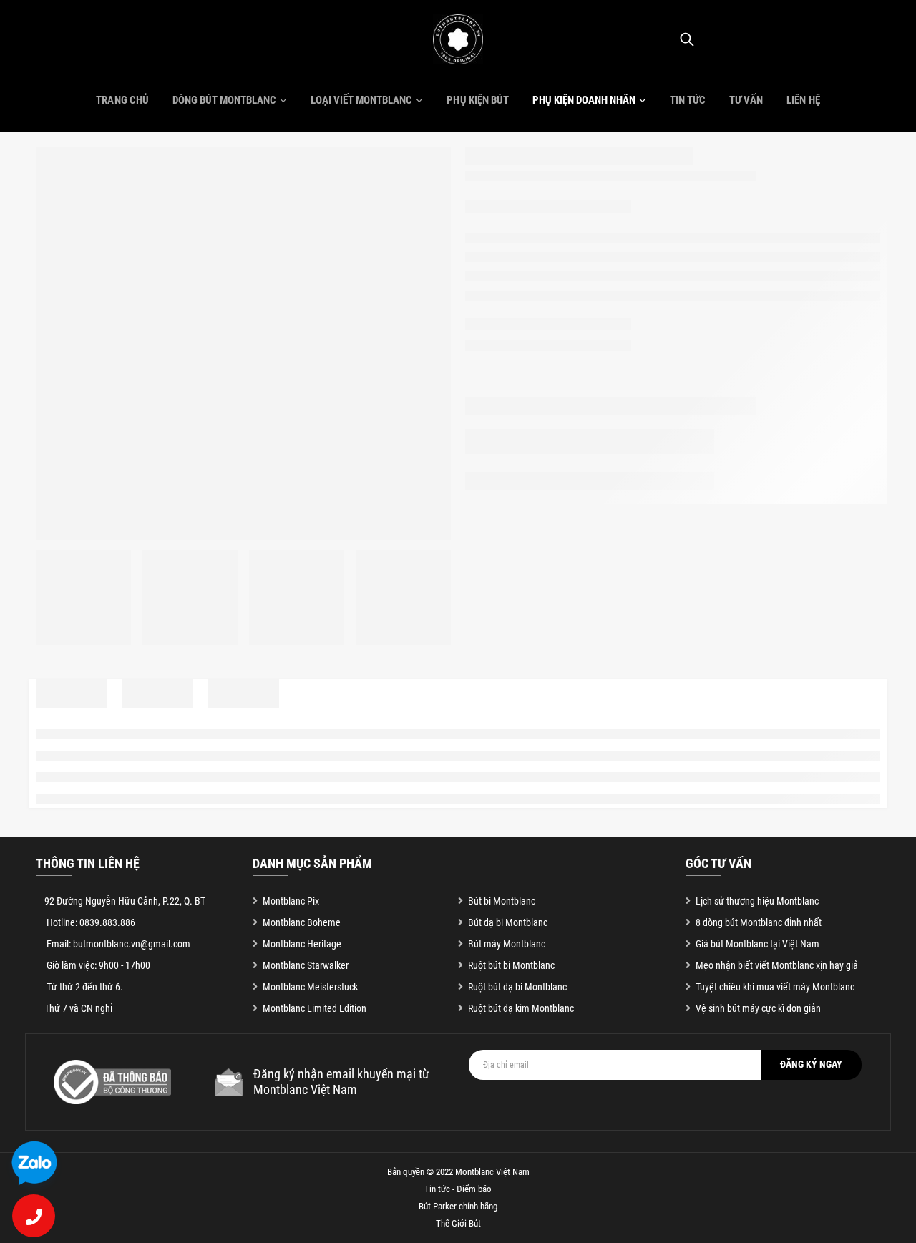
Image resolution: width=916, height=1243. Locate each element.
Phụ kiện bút (477, 100)
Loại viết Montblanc (361, 100)
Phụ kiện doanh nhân (583, 100)
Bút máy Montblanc (506, 944)
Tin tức (688, 100)
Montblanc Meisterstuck (310, 987)
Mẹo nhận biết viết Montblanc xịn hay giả (777, 965)
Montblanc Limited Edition (314, 1008)
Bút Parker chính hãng (458, 1206)
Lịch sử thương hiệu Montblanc (757, 901)
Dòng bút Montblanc (224, 100)
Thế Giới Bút (458, 1223)
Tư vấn (746, 100)
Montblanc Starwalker (306, 965)
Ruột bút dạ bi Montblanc (517, 987)
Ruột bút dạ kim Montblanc (521, 1008)
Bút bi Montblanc (501, 901)
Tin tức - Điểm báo (458, 1189)
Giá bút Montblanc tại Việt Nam (757, 944)
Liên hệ (802, 100)
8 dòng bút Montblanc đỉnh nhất (759, 922)
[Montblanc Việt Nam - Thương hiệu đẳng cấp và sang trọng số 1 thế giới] (458, 39)
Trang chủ (122, 100)
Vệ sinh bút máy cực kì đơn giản (758, 1008)
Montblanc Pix (291, 901)
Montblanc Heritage (302, 944)
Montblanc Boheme (302, 922)
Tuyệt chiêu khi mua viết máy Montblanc (775, 987)
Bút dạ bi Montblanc (507, 922)
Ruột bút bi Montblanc (511, 965)
